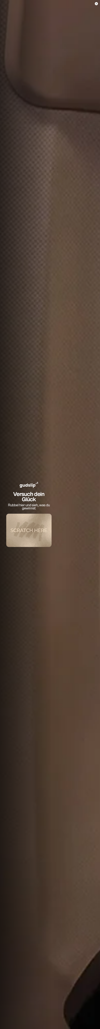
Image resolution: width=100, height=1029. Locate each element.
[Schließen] (96, 3)
